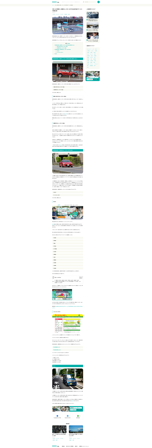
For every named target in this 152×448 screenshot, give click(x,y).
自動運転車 (91, 65)
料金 (88, 67)
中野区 (88, 52)
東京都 (54, 440)
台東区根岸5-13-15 (57, 347)
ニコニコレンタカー (60, 52)
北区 (94, 57)
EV (93, 49)
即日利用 (66, 14)
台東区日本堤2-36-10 (57, 349)
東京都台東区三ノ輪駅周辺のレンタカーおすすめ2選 (63, 49)
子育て (96, 49)
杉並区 (88, 60)
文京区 (92, 55)
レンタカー (62, 14)
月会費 (96, 50)
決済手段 (92, 60)
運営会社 (63, 446)
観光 (88, 65)
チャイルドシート (89, 49)
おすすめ (54, 14)
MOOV (58, 50)
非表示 (69, 43)
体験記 (91, 52)
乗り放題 (88, 55)
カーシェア (58, 14)
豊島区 (88, 57)
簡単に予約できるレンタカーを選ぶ (62, 46)
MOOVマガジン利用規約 (69, 446)
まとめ (56, 53)
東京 (95, 65)
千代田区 (88, 50)
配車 (69, 14)
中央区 (95, 60)
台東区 (94, 52)
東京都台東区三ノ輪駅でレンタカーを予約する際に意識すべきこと (64, 45)
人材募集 (84, 446)
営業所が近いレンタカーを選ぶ (61, 47)
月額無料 (95, 55)
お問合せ (76, 446)
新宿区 (91, 62)
